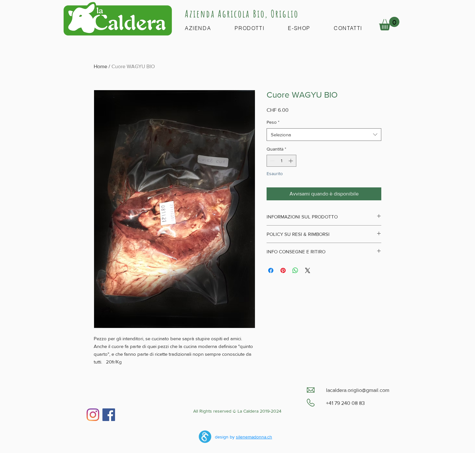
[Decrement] (272, 160)
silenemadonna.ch (254, 436)
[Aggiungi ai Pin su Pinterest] (283, 270)
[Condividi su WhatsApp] (295, 270)
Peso (273, 122)
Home (100, 66)
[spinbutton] (281, 160)
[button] (389, 23)
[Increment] (291, 160)
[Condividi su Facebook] (271, 270)
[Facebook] (108, 414)
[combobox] (324, 134)
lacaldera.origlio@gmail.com (357, 390)
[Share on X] (307, 270)
